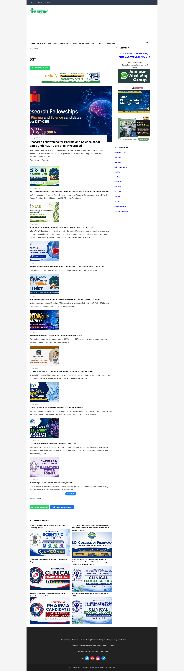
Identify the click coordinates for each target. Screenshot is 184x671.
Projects (39, 2)
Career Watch (65, 43)
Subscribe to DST (35, 499)
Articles (33, 2)
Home (33, 43)
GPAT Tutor (41, 43)
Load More (70, 493)
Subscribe (111, 43)
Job (49, 43)
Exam (75, 43)
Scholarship (84, 43)
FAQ (92, 43)
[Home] (39, 10)
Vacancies (48, 2)
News (55, 43)
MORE (101, 43)
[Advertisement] (102, 22)
